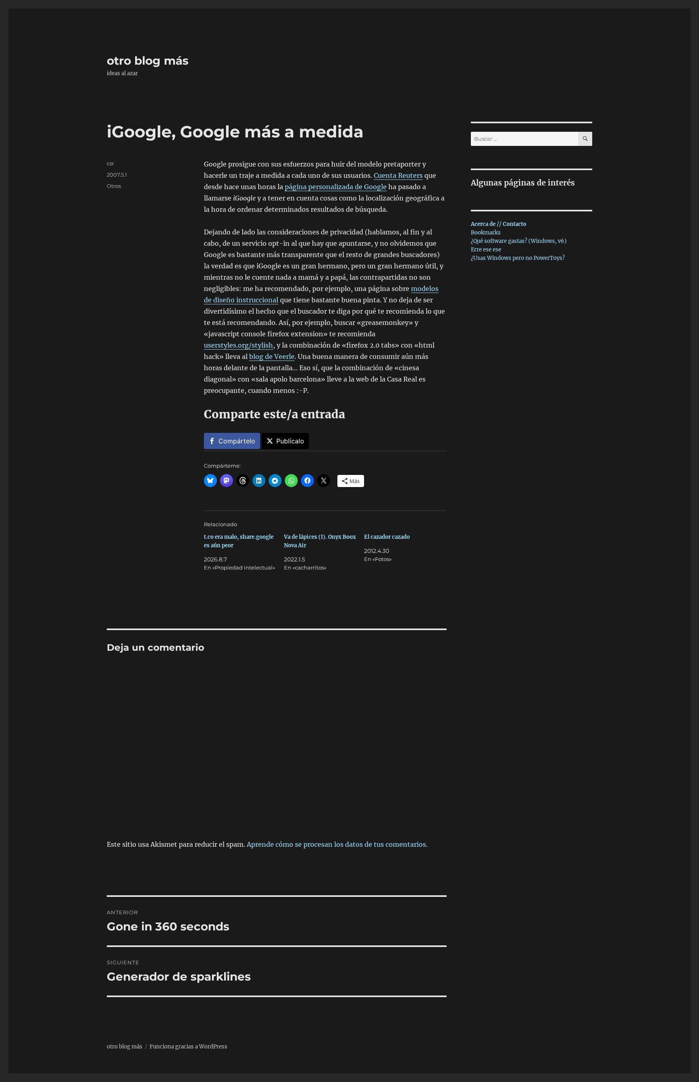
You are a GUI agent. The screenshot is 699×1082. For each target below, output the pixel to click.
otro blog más (148, 60)
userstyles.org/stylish (238, 345)
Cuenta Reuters (398, 175)
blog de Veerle (271, 356)
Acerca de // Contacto (498, 224)
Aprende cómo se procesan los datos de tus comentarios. (337, 844)
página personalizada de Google (336, 187)
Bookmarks (486, 232)
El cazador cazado (387, 537)
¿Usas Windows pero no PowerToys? (518, 258)
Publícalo (290, 441)
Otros (114, 186)
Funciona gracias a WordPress (188, 1046)
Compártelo (236, 441)
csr (110, 163)
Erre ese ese (486, 249)
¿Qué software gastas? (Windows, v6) (519, 241)
